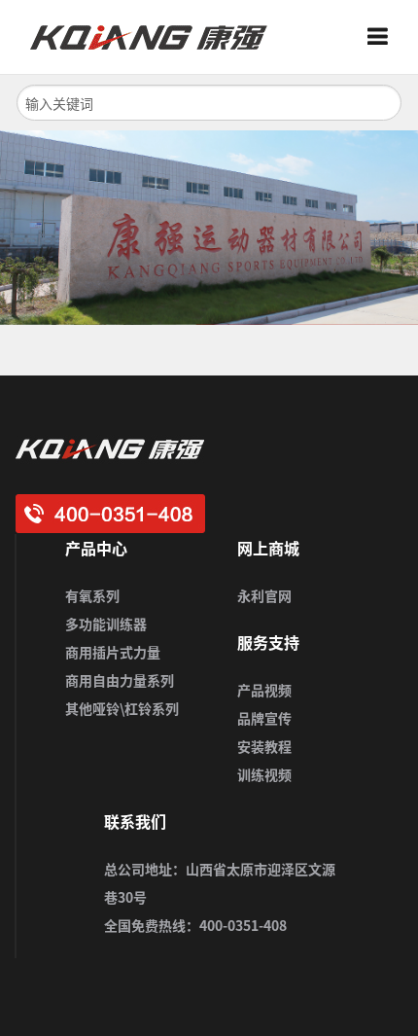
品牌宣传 (264, 718)
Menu (384, 37)
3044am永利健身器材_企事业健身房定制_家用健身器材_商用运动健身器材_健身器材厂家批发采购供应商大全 (156, 37)
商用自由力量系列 (119, 680)
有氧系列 (92, 595)
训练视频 (264, 774)
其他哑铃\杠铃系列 (122, 708)
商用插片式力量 (112, 651)
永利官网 (264, 595)
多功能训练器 (106, 623)
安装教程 (264, 746)
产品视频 (264, 689)
